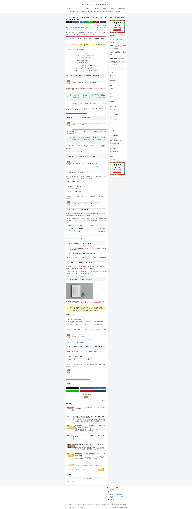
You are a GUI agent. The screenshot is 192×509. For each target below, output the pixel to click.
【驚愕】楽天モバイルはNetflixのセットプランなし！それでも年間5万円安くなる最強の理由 (118, 41)
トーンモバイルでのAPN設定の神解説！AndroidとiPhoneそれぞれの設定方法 (118, 57)
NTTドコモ (111, 489)
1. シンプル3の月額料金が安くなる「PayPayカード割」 (86, 65)
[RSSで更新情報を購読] (87, 397)
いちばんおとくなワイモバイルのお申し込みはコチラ (78, 379)
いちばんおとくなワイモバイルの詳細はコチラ (76, 49)
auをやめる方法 (70, 504)
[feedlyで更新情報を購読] (85, 397)
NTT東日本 (111, 499)
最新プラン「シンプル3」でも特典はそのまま (83, 57)
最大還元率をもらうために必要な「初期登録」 (83, 68)
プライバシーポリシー (118, 505)
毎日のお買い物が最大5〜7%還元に (82, 60)
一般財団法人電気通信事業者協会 (116, 494)
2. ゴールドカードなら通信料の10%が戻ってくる (84, 67)
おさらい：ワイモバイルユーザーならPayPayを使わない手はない (86, 70)
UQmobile (84, 504)
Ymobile (68, 383)
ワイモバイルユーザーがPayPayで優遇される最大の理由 (85, 55)
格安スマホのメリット (99, 504)
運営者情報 (124, 505)
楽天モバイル (93, 504)
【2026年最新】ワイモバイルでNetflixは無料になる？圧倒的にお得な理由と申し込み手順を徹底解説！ (118, 47)
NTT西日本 (111, 497)
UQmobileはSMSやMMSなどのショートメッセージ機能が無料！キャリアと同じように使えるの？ (118, 63)
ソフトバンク (112, 491)
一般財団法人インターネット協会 (116, 496)
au (109, 492)
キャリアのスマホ (111, 505)
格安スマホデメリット (107, 504)
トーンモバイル (76, 504)
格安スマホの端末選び (115, 504)
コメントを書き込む (86, 478)
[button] (103, 22)
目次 (85, 53)
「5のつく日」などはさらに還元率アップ (83, 62)
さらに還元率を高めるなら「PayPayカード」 (83, 63)
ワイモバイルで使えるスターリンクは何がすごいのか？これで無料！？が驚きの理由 (118, 53)
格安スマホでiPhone (123, 504)
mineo (81, 504)
